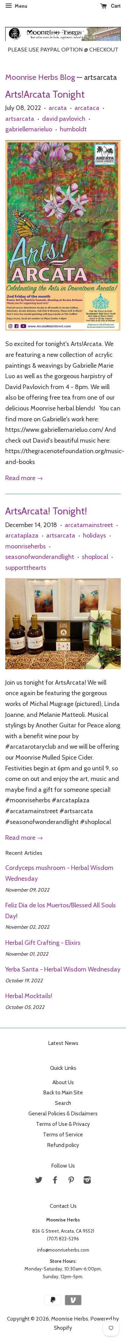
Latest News (63, 1043)
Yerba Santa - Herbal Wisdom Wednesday (62, 969)
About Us (63, 1082)
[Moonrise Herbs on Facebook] (55, 1181)
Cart (115, 5)
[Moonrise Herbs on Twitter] (39, 1181)
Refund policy (63, 1145)
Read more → (24, 478)
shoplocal (95, 557)
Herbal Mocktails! (28, 996)
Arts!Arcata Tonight (45, 94)
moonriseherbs (25, 546)
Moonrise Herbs (69, 1318)
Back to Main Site (63, 1092)
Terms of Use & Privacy (63, 1124)
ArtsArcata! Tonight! (46, 511)
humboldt (73, 129)
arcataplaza (21, 535)
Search (63, 1103)
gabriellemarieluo (28, 129)
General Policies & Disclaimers (63, 1113)
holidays (94, 535)
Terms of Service (63, 1134)
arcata (58, 108)
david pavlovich (63, 119)
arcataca (87, 108)
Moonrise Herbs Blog (40, 77)
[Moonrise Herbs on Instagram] (87, 1181)
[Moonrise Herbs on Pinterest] (71, 1181)
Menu (20, 6)
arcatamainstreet (89, 525)
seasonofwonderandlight (39, 557)
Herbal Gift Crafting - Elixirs (42, 943)
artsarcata (19, 119)
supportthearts (25, 568)
